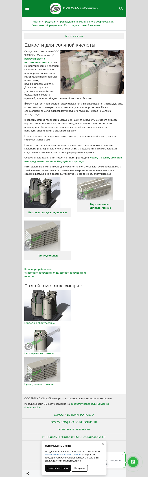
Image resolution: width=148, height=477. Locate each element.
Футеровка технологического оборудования (74, 436)
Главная (36, 21)
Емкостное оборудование (47, 25)
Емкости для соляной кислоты (82, 25)
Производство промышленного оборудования (85, 21)
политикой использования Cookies (63, 454)
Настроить (79, 468)
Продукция (49, 21)
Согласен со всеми (57, 468)
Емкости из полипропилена (74, 414)
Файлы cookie (32, 407)
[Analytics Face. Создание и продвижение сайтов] (27, 473)
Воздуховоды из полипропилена (74, 422)
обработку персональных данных (90, 403)
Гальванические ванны (74, 429)
